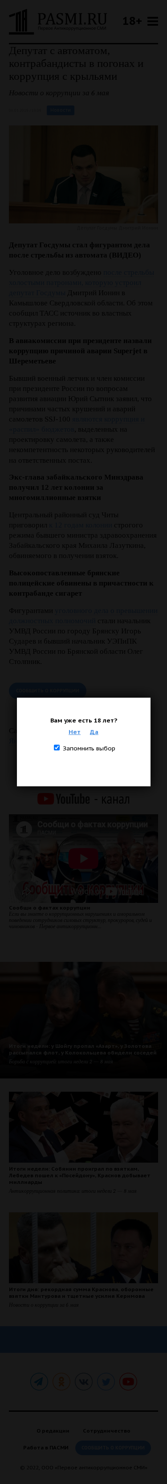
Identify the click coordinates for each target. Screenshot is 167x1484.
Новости (60, 110)
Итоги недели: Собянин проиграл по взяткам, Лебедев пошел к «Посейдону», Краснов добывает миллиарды (80, 1175)
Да (94, 732)
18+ (132, 20)
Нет (75, 732)
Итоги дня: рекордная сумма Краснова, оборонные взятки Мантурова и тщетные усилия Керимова (81, 1292)
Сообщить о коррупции (47, 691)
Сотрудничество (106, 1430)
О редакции (53, 1430)
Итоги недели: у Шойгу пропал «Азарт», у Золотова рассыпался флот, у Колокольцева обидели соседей (83, 1049)
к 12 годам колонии (80, 525)
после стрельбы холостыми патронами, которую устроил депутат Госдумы (81, 282)
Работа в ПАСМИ (46, 1447)
